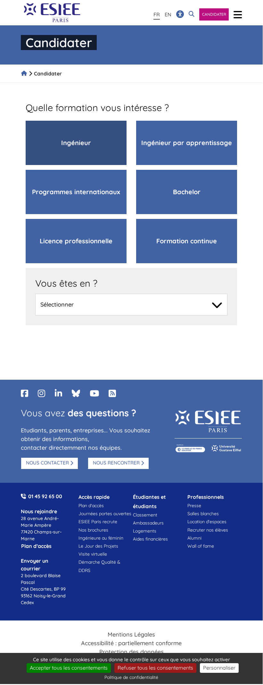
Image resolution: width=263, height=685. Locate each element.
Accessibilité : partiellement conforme (131, 643)
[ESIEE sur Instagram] (41, 393)
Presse (194, 505)
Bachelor (187, 192)
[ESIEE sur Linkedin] (58, 393)
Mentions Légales (131, 634)
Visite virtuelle (92, 554)
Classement (145, 515)
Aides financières (150, 539)
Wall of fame (200, 546)
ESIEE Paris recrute (97, 522)
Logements (144, 531)
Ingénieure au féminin (100, 538)
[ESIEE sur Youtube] (94, 393)
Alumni (194, 538)
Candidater (214, 14)
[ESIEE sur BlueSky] (76, 393)
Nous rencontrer (116, 463)
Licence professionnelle (76, 241)
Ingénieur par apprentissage (186, 143)
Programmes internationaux (76, 192)
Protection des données (131, 651)
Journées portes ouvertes (104, 513)
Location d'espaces (206, 522)
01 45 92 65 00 (45, 496)
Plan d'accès (91, 505)
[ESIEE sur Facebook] (24, 393)
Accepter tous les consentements (69, 667)
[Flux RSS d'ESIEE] (112, 393)
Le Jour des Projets (98, 546)
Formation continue (186, 241)
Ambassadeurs (148, 523)
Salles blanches (203, 513)
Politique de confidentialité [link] (131, 677)
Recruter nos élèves (207, 530)
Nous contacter (47, 463)
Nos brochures (93, 530)
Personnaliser (219, 667)
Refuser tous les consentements (155, 667)
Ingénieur (76, 143)
